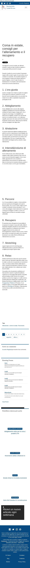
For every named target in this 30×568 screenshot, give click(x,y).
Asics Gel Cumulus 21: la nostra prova (15, 500)
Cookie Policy (21, 542)
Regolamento (4, 541)
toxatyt (6, 371)
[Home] (3, 8)
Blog (8, 558)
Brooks (15, 475)
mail (10, 3)
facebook (2, 3)
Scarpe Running (15, 453)
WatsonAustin (8, 392)
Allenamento (5, 325)
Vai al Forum (5, 401)
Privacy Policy (22, 561)
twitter (4, 3)
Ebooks (8, 561)
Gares (6, 363)
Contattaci (21, 555)
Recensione (21, 325)
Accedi (21, 3)
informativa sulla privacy (11, 542)
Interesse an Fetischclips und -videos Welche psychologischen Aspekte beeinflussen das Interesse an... (14, 366)
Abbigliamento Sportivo (15, 428)
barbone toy (7, 372)
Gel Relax (10, 286)
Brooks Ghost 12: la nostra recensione (15, 478)
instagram (7, 3)
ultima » (15, 337)
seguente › (9, 337)
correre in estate (13, 325)
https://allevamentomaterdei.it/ (12, 379)
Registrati (26, 3)
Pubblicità (22, 558)
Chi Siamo (8, 555)
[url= (5, 379)
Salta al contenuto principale (7, 0)
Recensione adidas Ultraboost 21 (15, 456)
